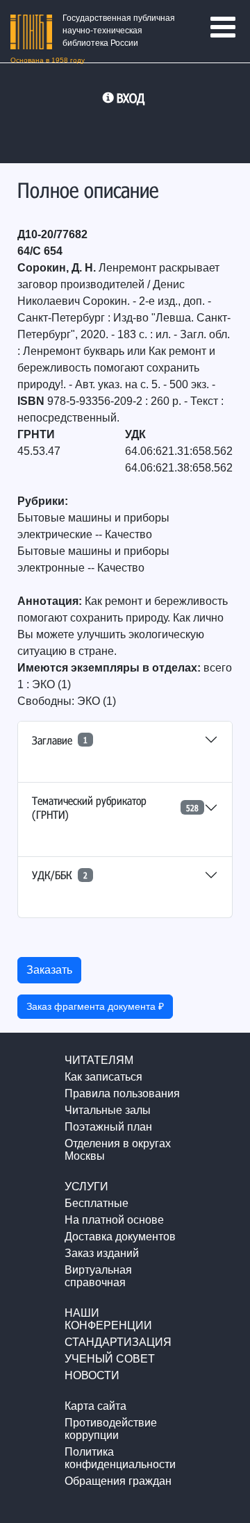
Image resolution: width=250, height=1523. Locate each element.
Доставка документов (120, 1236)
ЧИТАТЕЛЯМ (99, 1060)
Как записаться (103, 1077)
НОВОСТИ (92, 1375)
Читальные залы (108, 1110)
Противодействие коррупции (111, 1429)
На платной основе (114, 1220)
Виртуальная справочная (98, 1276)
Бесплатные (96, 1203)
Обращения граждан (118, 1481)
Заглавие (60, 740)
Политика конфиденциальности (120, 1458)
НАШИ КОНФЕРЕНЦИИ (108, 1319)
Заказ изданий (102, 1253)
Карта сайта (95, 1406)
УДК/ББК (60, 874)
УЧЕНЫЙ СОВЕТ (110, 1359)
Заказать (49, 970)
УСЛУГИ (86, 1186)
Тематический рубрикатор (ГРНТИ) (115, 807)
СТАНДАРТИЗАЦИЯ (118, 1342)
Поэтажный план (108, 1127)
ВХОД (130, 98)
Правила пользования (122, 1093)
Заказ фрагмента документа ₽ (95, 1006)
